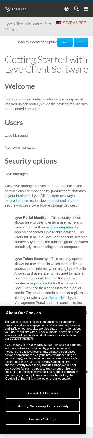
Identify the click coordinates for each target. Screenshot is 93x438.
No (80, 42)
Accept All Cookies (42, 393)
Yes (65, 42)
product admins (22, 200)
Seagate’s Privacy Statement (45, 362)
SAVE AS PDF (74, 23)
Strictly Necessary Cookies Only (43, 406)
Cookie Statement (21, 338)
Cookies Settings (43, 419)
